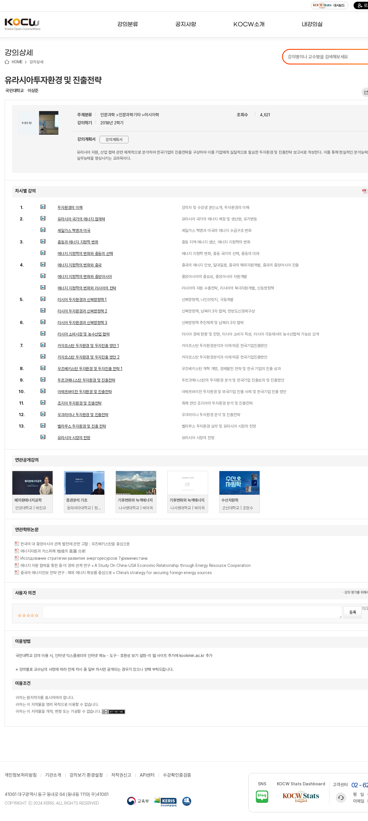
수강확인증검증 (177, 775)
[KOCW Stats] (301, 796)
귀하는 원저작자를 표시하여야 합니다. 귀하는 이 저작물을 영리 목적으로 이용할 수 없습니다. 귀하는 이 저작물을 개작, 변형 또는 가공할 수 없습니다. (59, 704)
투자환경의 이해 (69, 207)
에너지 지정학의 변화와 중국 (79, 265)
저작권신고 (121, 775)
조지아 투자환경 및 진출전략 (79, 403)
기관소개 (53, 775)
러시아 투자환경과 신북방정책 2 (82, 311)
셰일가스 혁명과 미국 (73, 230)
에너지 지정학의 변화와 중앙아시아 (84, 276)
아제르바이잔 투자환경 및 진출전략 (84, 391)
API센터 (147, 775)
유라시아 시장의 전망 (73, 437)
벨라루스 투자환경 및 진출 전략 (81, 426)
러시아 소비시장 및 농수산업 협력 (83, 334)
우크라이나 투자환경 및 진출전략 (82, 414)
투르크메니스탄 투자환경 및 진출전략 (86, 380)
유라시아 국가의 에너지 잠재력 (81, 219)
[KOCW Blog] (262, 796)
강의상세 (36, 62)
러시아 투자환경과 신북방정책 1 (82, 299)
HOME (17, 62)
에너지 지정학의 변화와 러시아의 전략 (86, 288)
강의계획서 (114, 139)
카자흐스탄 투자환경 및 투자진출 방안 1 (88, 345)
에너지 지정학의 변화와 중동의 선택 (85, 253)
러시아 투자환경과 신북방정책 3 (82, 322)
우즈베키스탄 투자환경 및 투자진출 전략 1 (89, 368)
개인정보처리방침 (21, 775)
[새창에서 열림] (138, 802)
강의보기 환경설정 (86, 775)
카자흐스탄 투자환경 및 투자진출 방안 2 (88, 357)
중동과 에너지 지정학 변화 (77, 242)
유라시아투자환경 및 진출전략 (53, 80)
